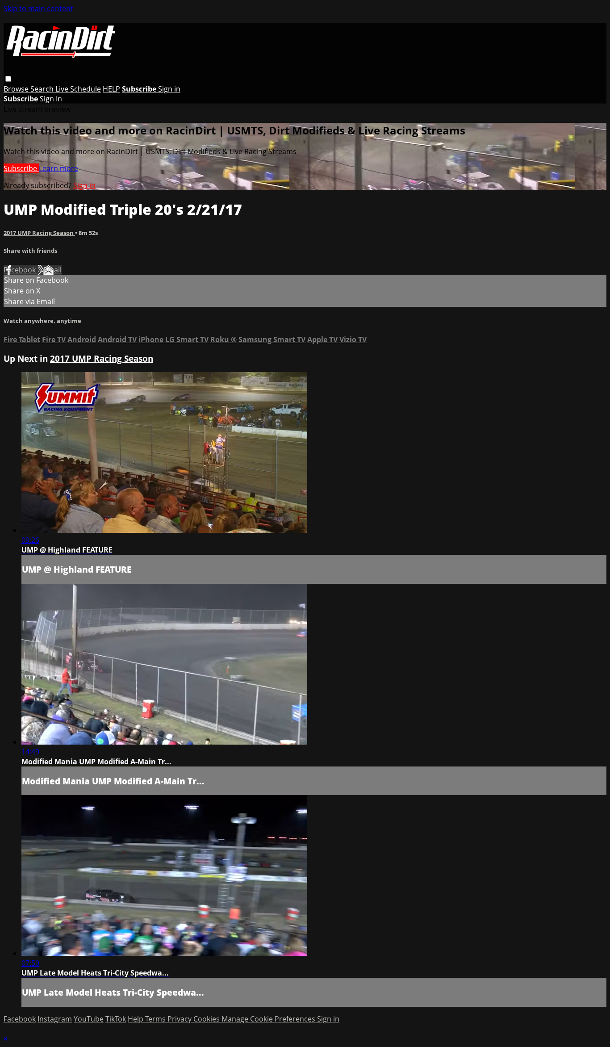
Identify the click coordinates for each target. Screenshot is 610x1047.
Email (52, 270)
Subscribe (21, 168)
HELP (111, 89)
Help (136, 1019)
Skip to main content (38, 8)
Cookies (207, 1019)
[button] (8, 79)
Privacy (180, 1019)
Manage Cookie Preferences (269, 1019)
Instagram (55, 1019)
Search (42, 89)
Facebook (21, 270)
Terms (156, 1019)
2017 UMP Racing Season (39, 233)
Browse (17, 89)
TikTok (115, 1019)
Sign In (51, 99)
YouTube (89, 1019)
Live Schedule (78, 89)
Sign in (169, 89)
